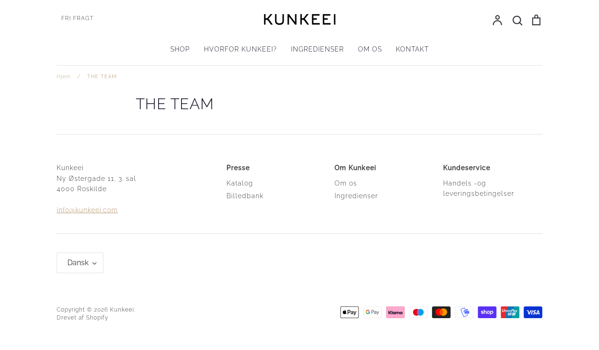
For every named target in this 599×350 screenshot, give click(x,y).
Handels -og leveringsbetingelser (478, 188)
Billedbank (244, 196)
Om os (346, 183)
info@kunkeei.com (87, 210)
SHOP (180, 49)
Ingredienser (356, 196)
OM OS (370, 49)
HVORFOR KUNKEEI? (240, 49)
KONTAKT (412, 49)
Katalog (239, 183)
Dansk (77, 262)
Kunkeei (122, 309)
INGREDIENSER (317, 49)
